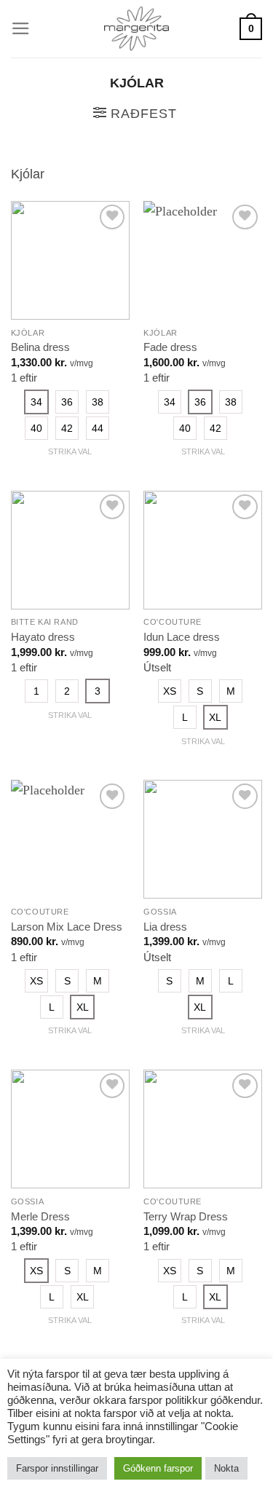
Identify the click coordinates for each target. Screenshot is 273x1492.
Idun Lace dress (181, 637)
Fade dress (170, 347)
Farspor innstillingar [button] (57, 1468)
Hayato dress (43, 637)
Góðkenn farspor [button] (158, 1468)
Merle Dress (40, 1216)
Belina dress (40, 347)
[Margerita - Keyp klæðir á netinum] (136, 29)
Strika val (70, 451)
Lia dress (165, 926)
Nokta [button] (226, 1468)
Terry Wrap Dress (185, 1216)
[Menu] (21, 28)
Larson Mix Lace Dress (66, 926)
